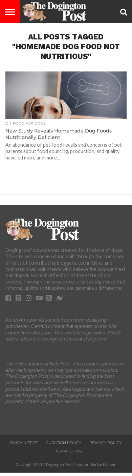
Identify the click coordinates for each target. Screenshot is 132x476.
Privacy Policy (105, 442)
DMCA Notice (24, 442)
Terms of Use (69, 451)
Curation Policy (63, 442)
